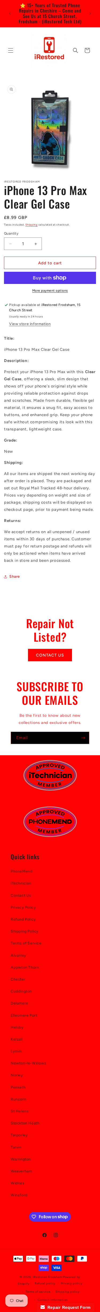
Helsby (17, 1027)
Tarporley (19, 1135)
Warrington (21, 1159)
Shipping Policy (25, 931)
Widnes (18, 1183)
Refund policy (45, 1283)
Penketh (18, 1087)
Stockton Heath (25, 1123)
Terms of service (38, 1291)
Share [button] (14, 576)
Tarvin (16, 1147)
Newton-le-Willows (28, 1063)
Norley (17, 1075)
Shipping (31, 224)
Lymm (16, 1051)
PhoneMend (21, 871)
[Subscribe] (83, 738)
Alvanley (18, 955)
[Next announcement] (90, 13)
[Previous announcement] (10, 13)
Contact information (53, 1300)
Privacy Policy (23, 907)
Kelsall (16, 1039)
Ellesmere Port (24, 1015)
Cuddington (21, 991)
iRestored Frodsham (47, 1277)
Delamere (19, 1003)
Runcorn (18, 1099)
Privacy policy (71, 1283)
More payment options (50, 290)
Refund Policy (23, 919)
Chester (18, 979)
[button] (11, 50)
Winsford (19, 1195)
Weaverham (21, 1171)
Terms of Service (26, 943)
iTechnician (21, 883)
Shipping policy (67, 1291)
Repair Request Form (68, 1307)
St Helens (20, 1111)
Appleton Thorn (25, 967)
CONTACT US (50, 655)
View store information (30, 324)
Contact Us (21, 895)
